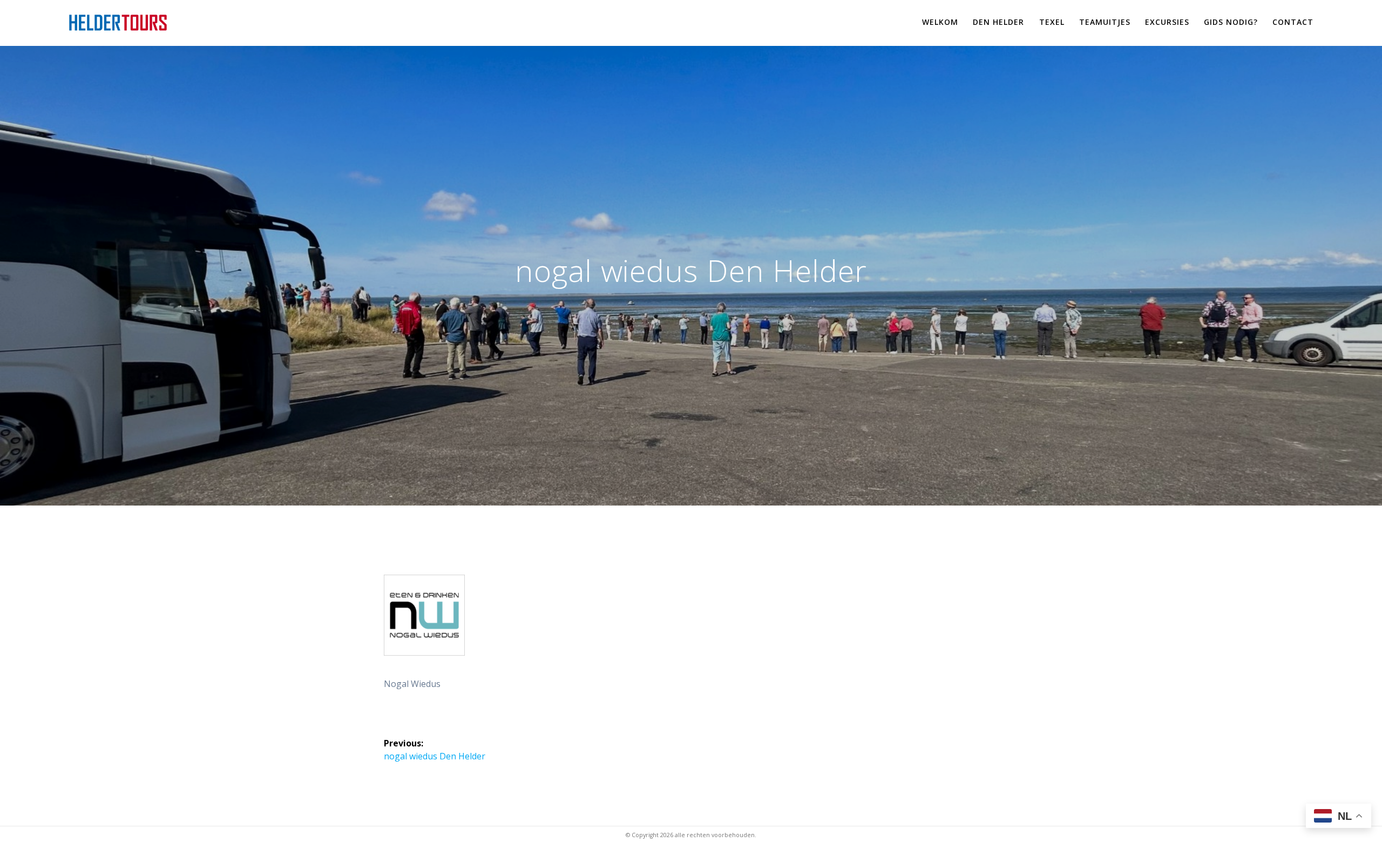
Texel (1052, 22)
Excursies (1167, 22)
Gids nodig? (1231, 22)
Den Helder (998, 22)
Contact (1292, 22)
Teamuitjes (1104, 22)
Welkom (940, 22)
